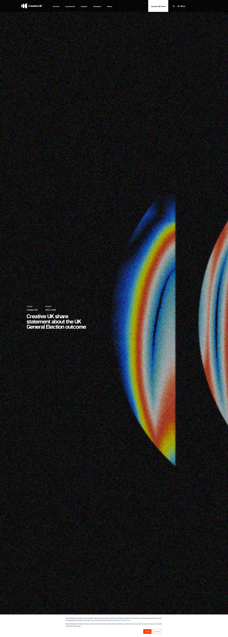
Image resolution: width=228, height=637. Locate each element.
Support (84, 6)
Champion (97, 6)
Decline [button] (157, 631)
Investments (70, 6)
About (109, 6)
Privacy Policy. (125, 620)
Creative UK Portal (158, 6)
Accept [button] (147, 631)
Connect (56, 6)
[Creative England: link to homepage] (31, 11)
